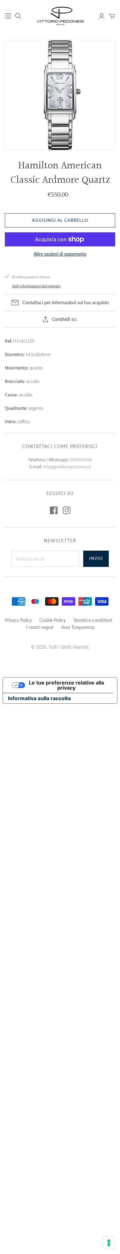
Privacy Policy (18, 620)
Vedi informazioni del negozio (36, 286)
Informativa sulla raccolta (39, 698)
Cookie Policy (52, 620)
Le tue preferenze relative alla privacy (66, 685)
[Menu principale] (8, 16)
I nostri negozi (39, 627)
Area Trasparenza (77, 627)
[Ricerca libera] (18, 16)
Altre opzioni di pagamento (60, 254)
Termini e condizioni (92, 620)
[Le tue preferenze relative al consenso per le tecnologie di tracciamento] (109, 1243)
